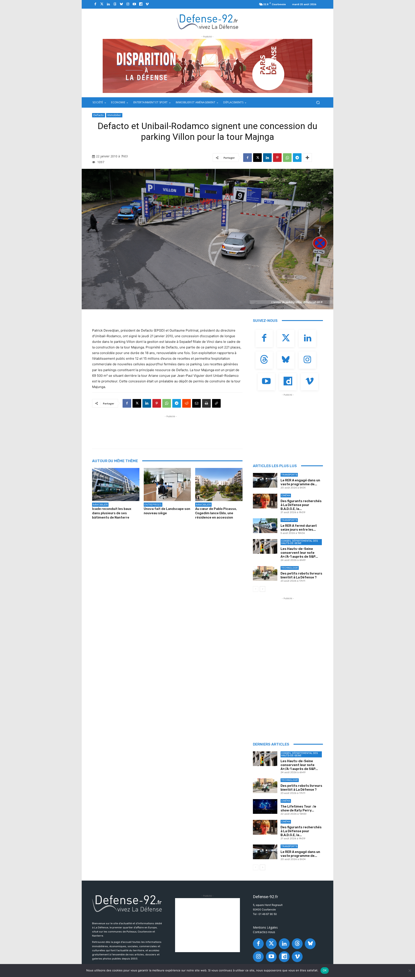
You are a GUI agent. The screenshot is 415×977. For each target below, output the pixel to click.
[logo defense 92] (208, 21)
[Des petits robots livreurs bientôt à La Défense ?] (265, 573)
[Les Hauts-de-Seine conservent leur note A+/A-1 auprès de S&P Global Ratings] (265, 546)
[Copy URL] (216, 403)
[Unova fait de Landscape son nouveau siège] (167, 484)
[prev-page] (255, 589)
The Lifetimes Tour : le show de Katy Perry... (298, 808)
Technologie (289, 568)
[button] (318, 102)
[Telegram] (297, 157)
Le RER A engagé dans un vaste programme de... (300, 482)
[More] (307, 157)
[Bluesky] (121, 4)
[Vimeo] (147, 4)
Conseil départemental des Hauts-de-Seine (299, 542)
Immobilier (114, 115)
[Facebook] (95, 4)
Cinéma (285, 495)
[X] (257, 157)
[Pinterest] (277, 157)
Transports (289, 474)
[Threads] (115, 4)
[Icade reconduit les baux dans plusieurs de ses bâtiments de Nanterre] (115, 484)
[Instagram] (127, 4)
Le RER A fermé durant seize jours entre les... (299, 528)
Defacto (98, 115)
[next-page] (262, 589)
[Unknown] (207, 66)
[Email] (196, 403)
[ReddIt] (186, 403)
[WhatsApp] (287, 157)
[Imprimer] (206, 403)
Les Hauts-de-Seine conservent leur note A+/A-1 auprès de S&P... (299, 553)
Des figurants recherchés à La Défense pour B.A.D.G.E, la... (301, 505)
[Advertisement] (170, 428)
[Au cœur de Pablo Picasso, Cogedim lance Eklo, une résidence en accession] (219, 484)
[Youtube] (134, 4)
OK (325, 970)
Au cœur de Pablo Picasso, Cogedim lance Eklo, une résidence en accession (216, 513)
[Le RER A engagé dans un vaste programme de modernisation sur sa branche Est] (265, 480)
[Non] (409, 970)
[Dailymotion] (140, 4)
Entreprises (153, 504)
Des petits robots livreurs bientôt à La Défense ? (301, 575)
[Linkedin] (108, 4)
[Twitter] (102, 4)
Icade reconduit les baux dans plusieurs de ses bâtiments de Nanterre (111, 513)
